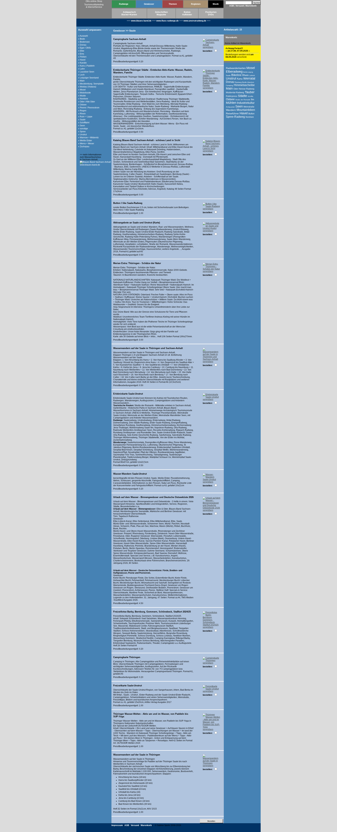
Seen (239, 106)
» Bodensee (84, 42)
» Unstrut (82, 134)
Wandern (231, 110)
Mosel (250, 68)
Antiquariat (230, 107)
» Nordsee (83, 98)
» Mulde (82, 95)
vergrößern (208, 47)
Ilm (252, 99)
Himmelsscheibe (244, 85)
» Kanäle (82, 63)
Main (229, 88)
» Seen (81, 125)
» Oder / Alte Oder (86, 101)
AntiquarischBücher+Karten (129, 13)
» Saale (81, 119)
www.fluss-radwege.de (167, 21)
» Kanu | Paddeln (86, 66)
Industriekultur (246, 102)
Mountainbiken (246, 109)
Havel (244, 113)
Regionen (195, 4)
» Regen (82, 110)
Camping (229, 85)
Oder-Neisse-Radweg (243, 89)
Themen (173, 4)
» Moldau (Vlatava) (87, 86)
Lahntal (252, 75)
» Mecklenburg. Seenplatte (91, 83)
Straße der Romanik (242, 100)
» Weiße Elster (85, 140)
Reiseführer (232, 113)
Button (251, 113)
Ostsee (230, 99)
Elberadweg (234, 71)
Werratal (249, 78)
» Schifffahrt (83, 122)
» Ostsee (82, 104)
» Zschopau (83, 146)
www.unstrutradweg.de (194, 21)
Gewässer (149, 4)
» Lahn (81, 69)
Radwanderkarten (236, 68)
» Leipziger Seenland (88, 78)
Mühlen (231, 102)
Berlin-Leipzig (248, 72)
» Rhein (82, 113)
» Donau (82, 45)
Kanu (240, 78)
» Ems (81, 54)
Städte (242, 96)
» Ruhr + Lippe (85, 116)
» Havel (81, 60)
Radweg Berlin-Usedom (244, 82)
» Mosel (82, 89)
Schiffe (250, 96)
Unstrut (231, 78)
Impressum (117, 825)
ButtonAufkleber (187, 13)
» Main (81, 81)
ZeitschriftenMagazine (161, 13)
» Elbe (81, 51)
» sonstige (83, 128)
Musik (216, 4)
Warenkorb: (231, 37)
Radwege (123, 4)
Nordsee (250, 117)
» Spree (82, 131)
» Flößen (82, 57)
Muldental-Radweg (235, 92)
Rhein (245, 75)
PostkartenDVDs (210, 13)
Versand (240, 6)
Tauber (250, 92)
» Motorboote (84, 92)
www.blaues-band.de (141, 21)
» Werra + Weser (86, 143)
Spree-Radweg (235, 116)
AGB (231, 6)
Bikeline (236, 75)
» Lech (81, 75)
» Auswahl (83, 36)
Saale (228, 75)
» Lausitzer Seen (86, 72)
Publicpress (231, 96)
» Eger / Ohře (84, 48)
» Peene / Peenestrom (88, 107)
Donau (230, 81)
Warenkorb (250, 6)
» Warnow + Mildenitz (88, 137)
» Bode (81, 39)
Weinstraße (248, 107)
